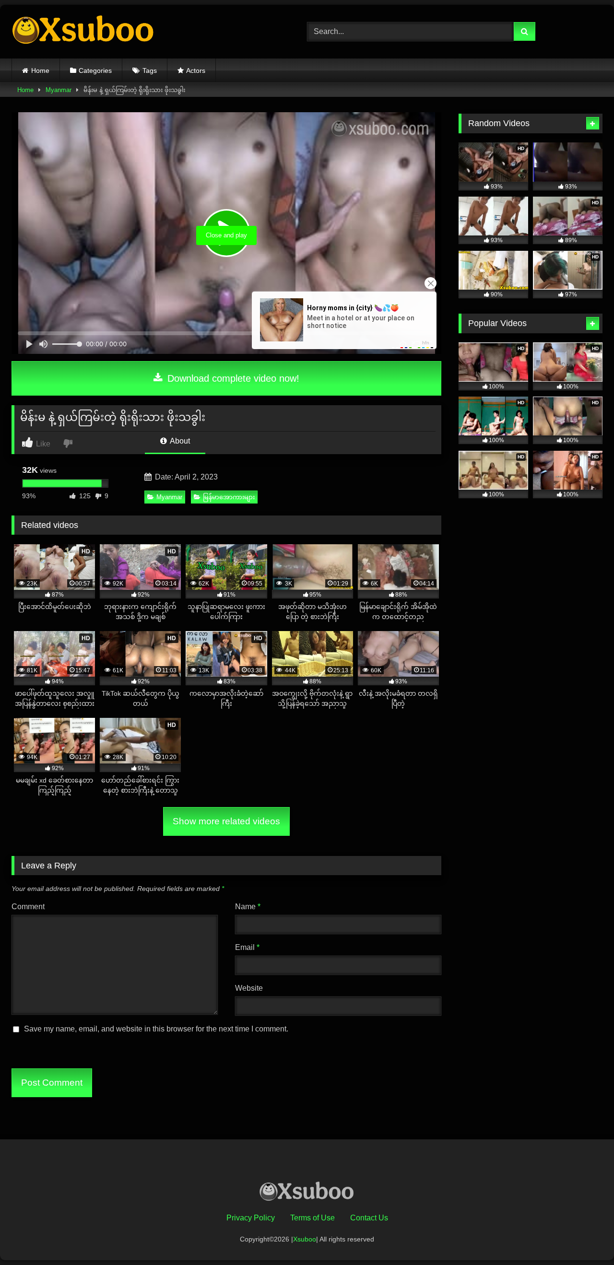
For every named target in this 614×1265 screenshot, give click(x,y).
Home (40, 70)
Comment (28, 906)
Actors (195, 70)
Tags (149, 70)
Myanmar (58, 90)
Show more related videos (226, 821)
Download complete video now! (232, 378)
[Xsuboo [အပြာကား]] (83, 31)
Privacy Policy (250, 1218)
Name (247, 906)
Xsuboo (304, 1239)
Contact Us (369, 1218)
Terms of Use (312, 1218)
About (179, 441)
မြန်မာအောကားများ (229, 497)
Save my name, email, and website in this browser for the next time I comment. (156, 1029)
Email (247, 947)
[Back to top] (584, 1236)
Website (249, 988)
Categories (95, 70)
